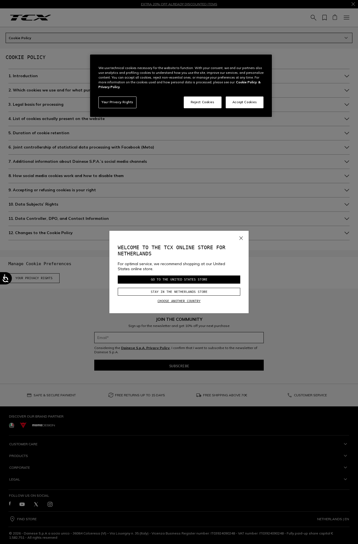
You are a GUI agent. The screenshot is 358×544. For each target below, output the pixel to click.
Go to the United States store (179, 279)
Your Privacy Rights (117, 102)
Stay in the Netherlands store (179, 291)
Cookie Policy (246, 82)
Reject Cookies (203, 102)
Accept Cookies (244, 102)
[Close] (241, 237)
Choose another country (179, 301)
